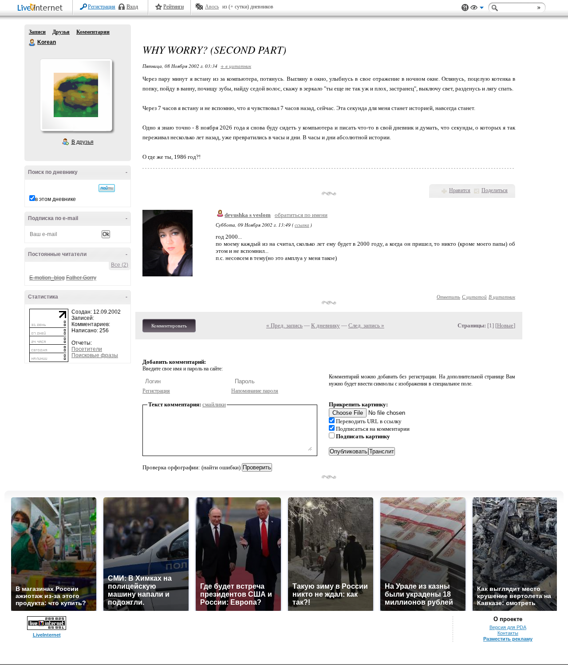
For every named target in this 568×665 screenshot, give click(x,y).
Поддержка (465, 8)
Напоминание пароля (254, 391)
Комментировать (169, 325)
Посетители (86, 349)
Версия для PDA (507, 627)
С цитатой (474, 296)
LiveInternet (42, 8)
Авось (212, 7)
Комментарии (93, 32)
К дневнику (325, 325)
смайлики (214, 404)
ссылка (302, 224)
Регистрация (101, 7)
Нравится (459, 190)
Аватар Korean (76, 95)
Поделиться (494, 190)
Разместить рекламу (507, 638)
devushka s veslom (248, 215)
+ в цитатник (236, 66)
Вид (477, 8)
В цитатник (502, 296)
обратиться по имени (301, 215)
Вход (132, 7)
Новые (505, 325)
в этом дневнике (55, 199)
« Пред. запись (284, 325)
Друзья (61, 32)
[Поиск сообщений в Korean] (107, 188)
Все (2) (119, 265)
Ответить (448, 296)
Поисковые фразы (94, 355)
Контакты (507, 633)
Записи (37, 32)
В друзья (82, 142)
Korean (32, 42)
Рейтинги (173, 7)
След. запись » (366, 325)
